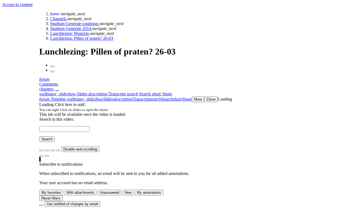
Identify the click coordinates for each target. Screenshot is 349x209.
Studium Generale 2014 (71, 28)
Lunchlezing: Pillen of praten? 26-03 (81, 38)
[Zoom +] (58, 150)
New (128, 192)
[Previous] (52, 66)
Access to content (17, 4)
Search (47, 139)
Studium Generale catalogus (75, 23)
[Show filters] (47, 150)
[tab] (63, 94)
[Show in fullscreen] (41, 150)
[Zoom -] (52, 150)
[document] (193, 109)
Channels (58, 18)
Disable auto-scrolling (80, 149)
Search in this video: (56, 119)
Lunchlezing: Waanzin (70, 33)
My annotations (149, 192)
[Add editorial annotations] (47, 156)
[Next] (52, 71)
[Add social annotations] (41, 156)
